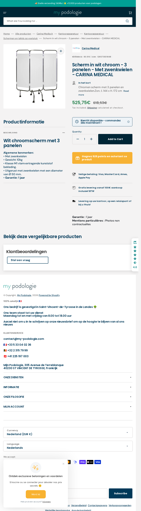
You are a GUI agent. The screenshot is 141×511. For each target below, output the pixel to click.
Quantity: (77, 131)
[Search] (127, 21)
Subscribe (120, 493)
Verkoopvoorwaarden (120, 505)
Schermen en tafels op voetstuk (20, 38)
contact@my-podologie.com (23, 339)
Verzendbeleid (78, 505)
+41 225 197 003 (17, 356)
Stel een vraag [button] (20, 260)
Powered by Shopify (49, 295)
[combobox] (67, 21)
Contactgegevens (97, 505)
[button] (5, 13)
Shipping (92, 107)
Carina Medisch (45, 33)
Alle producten (23, 33)
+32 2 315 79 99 (17, 350)
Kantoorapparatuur (68, 33)
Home (6, 33)
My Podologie (24, 295)
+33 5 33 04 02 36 (19, 345)
